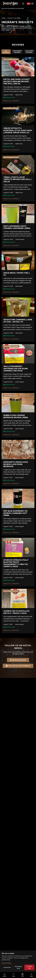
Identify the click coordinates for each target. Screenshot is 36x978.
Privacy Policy (6, 963)
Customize (7, 967)
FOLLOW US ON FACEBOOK (19, 666)
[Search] (23, 4)
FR (32, 4)
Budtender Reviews (17, 51)
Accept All (29, 967)
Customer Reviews (29, 51)
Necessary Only (18, 967)
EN (29, 4)
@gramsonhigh (19, 660)
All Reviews (6, 51)
